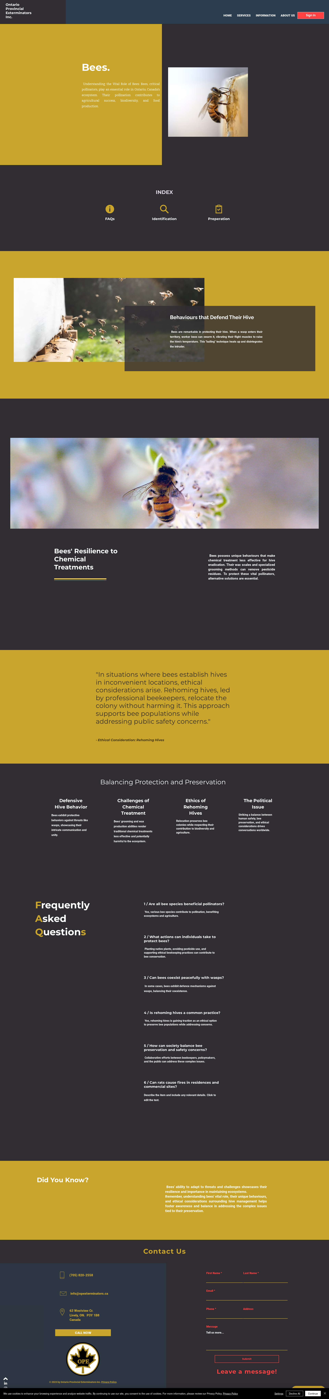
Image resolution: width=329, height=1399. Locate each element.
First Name (213, 1273)
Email (209, 1290)
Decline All (294, 1393)
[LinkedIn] (5, 1383)
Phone (210, 1309)
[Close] (325, 1393)
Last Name (250, 1273)
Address (248, 1309)
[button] (310, 15)
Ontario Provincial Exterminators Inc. (19, 11)
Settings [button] (279, 1393)
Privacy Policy (108, 1382)
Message (212, 1326)
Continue (313, 1393)
